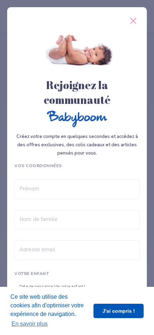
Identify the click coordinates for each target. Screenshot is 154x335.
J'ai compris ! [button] (118, 311)
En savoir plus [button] (29, 324)
